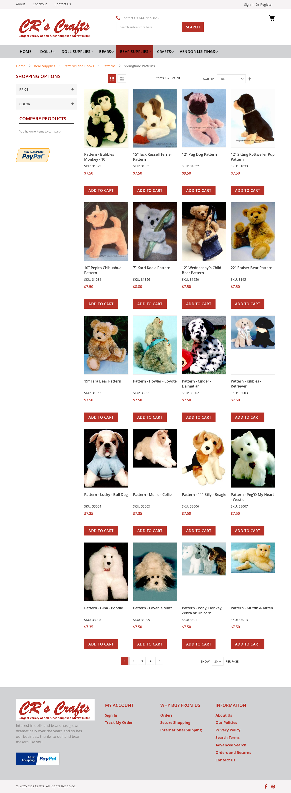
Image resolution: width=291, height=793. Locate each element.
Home (21, 66)
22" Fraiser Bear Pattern (251, 267)
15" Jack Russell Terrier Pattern (152, 157)
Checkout (40, 4)
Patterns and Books (79, 66)
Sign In (111, 715)
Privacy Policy (228, 730)
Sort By (209, 79)
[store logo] (55, 27)
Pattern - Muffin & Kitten (252, 607)
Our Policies (226, 722)
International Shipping (181, 730)
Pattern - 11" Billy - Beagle (204, 494)
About (20, 4)
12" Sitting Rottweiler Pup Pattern (253, 157)
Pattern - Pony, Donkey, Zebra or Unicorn (202, 610)
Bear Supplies (45, 66)
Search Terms (228, 737)
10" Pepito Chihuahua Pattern (102, 270)
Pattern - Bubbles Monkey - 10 (99, 157)
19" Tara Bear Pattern (102, 381)
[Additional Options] (33, 154)
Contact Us (63, 4)
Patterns (109, 66)
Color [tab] (24, 104)
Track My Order (119, 722)
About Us (224, 715)
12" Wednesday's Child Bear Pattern (201, 270)
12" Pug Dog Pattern (199, 154)
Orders (166, 715)
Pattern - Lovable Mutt (152, 607)
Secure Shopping (175, 722)
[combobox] (160, 27)
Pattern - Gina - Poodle (103, 607)
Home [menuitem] (25, 51)
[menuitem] (47, 51)
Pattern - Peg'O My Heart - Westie (252, 497)
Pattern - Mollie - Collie (152, 494)
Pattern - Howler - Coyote (155, 381)
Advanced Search (231, 745)
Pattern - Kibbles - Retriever (246, 384)
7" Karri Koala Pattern (151, 267)
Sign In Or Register (258, 4)
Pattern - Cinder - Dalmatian (196, 384)
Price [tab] (23, 89)
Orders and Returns (233, 752)
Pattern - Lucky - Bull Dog (106, 494)
